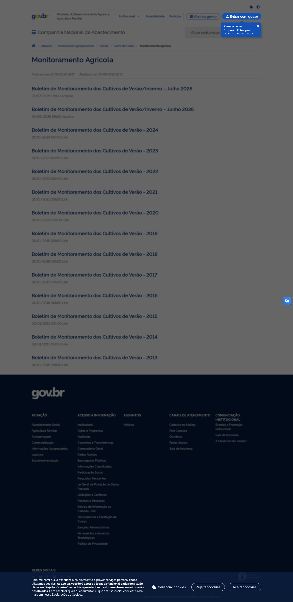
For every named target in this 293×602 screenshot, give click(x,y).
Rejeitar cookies (208, 587)
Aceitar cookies (245, 587)
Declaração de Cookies (67, 594)
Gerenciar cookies (172, 587)
